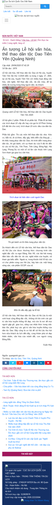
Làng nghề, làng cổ (16, 43)
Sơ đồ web (17, 11)
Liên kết (6, 11)
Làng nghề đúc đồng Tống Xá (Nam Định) (21, 402)
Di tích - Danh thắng (11, 40)
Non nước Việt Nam (12, 36)
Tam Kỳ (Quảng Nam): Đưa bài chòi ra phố (22, 390)
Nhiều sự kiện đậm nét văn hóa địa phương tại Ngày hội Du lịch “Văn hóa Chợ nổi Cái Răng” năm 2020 (27, 413)
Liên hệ (28, 11)
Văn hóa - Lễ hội (29, 40)
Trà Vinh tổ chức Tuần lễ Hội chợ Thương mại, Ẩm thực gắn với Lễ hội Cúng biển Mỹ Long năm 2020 (29, 433)
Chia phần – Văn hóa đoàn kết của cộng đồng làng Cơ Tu (28, 386)
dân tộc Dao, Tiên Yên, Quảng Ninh (26, 358)
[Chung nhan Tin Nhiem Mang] (35, 500)
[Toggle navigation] (6, 20)
